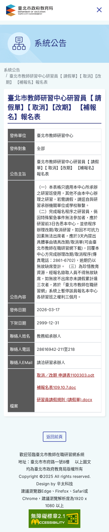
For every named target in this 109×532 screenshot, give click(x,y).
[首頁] (29, 10)
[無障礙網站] (55, 518)
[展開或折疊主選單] (99, 9)
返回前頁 (54, 436)
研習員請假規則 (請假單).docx (64, 399)
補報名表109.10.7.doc (56, 387)
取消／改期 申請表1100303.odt (65, 375)
